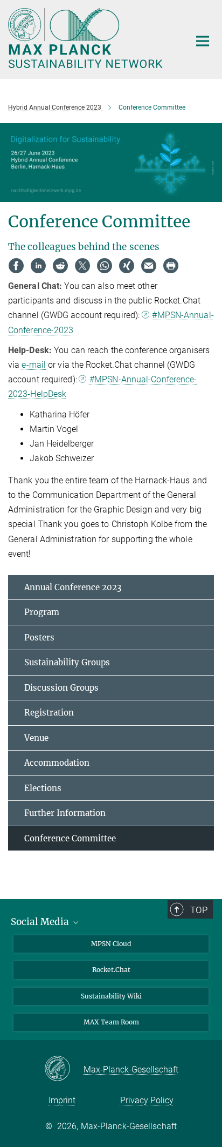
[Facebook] (16, 266)
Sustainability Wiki (111, 996)
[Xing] (127, 266)
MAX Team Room (111, 1022)
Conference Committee (70, 838)
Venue (36, 738)
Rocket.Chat (111, 970)
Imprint (61, 1100)
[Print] (171, 266)
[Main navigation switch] (202, 41)
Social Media (41, 921)
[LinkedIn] (38, 266)
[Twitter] (82, 266)
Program (41, 612)
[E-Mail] (149, 266)
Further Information (65, 813)
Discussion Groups (61, 688)
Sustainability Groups (67, 662)
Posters (39, 637)
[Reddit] (60, 266)
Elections (42, 788)
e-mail (34, 365)
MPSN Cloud (111, 944)
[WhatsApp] (104, 266)
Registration (49, 712)
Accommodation (56, 763)
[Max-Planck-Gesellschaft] (64, 1069)
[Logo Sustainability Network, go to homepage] (91, 38)
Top (198, 910)
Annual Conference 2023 (72, 587)
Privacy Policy (147, 1100)
